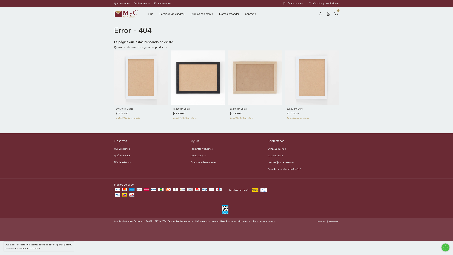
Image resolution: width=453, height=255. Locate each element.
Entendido (35, 248)
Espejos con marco (202, 14)
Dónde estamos (162, 3)
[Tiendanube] (328, 222)
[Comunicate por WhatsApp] (445, 247)
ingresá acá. (244, 221)
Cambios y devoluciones (203, 162)
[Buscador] (320, 14)
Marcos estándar (229, 14)
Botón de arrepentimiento (264, 221)
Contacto (250, 14)
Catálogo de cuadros (172, 14)
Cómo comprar (199, 155)
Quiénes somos (142, 3)
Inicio (150, 14)
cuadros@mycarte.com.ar (281, 162)
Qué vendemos (122, 3)
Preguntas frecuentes (202, 149)
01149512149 (275, 155)
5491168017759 (277, 149)
